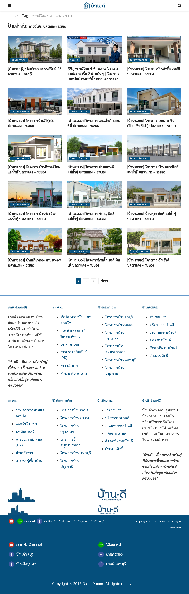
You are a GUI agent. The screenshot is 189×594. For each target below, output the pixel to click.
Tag (25, 16)
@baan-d (29, 521)
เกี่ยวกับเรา (158, 317)
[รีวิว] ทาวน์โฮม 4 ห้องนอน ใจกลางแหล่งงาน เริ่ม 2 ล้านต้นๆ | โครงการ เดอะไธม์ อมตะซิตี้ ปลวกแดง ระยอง (93, 73)
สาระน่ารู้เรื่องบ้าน (73, 373)
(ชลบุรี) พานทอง (19, 60)
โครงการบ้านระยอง (139, 60)
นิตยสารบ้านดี (160, 340)
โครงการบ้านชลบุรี (119, 317)
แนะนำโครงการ (27, 424)
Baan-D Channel (28, 544)
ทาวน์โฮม (74, 60)
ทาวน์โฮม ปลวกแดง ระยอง (52, 16)
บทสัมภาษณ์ (69, 344)
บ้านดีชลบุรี (49, 521)
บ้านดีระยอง (65, 521)
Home (13, 16)
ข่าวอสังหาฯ (69, 365)
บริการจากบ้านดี (162, 325)
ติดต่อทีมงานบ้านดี (164, 348)
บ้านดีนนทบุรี (97, 521)
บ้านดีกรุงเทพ (80, 521)
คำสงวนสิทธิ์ (159, 355)
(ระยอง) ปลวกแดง (79, 251)
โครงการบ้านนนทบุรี (120, 360)
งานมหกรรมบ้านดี (163, 332)
